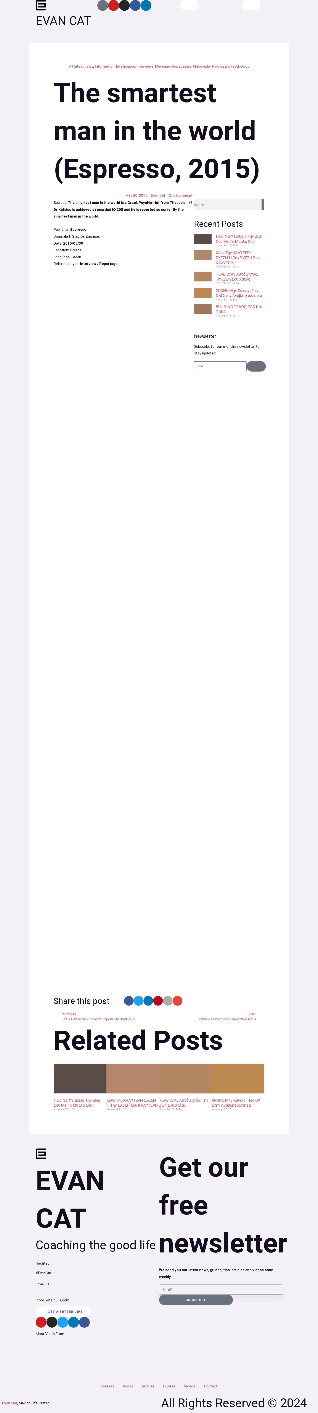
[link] (124, 360)
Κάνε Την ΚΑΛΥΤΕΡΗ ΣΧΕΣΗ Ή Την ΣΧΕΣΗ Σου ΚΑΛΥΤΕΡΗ (238, 257)
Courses (107, 1386)
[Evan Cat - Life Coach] (41, 5)
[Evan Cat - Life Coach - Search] (189, 5)
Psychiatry (220, 66)
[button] (129, 1001)
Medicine (162, 66)
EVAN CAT (63, 21)
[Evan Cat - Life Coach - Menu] (251, 5)
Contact (210, 1386)
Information (104, 66)
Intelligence (125, 66)
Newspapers (181, 66)
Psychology (239, 66)
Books (128, 1386)
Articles (148, 1386)
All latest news (81, 66)
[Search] (263, 204)
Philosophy (201, 66)
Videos (189, 1386)
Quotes (169, 1386)
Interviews (145, 66)
